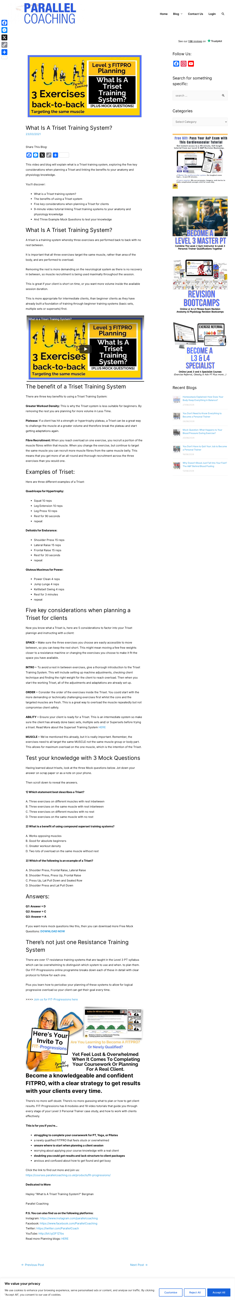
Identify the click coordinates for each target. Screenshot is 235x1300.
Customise (170, 1292)
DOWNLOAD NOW (52, 931)
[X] (4, 37)
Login (212, 14)
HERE (102, 727)
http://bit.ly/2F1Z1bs (51, 1233)
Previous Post (32, 1265)
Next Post (139, 1265)
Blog (176, 14)
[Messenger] (4, 30)
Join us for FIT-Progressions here (56, 999)
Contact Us (195, 14)
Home (164, 14)
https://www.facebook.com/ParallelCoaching (68, 1223)
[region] (117, 1289)
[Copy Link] (4, 44)
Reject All (194, 1292)
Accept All (219, 1292)
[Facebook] (4, 22)
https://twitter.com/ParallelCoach (57, 1228)
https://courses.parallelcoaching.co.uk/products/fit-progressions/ (68, 1175)
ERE (65, 1238)
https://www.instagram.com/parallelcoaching (69, 1218)
